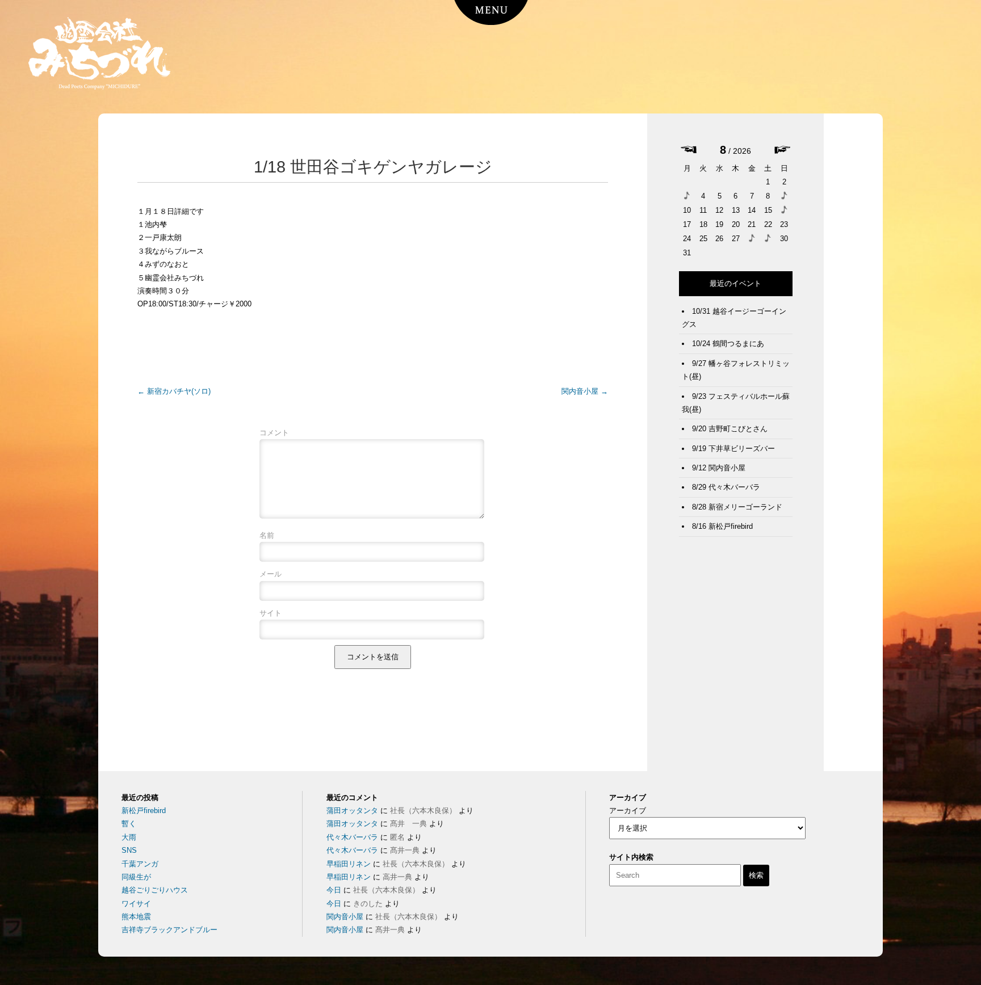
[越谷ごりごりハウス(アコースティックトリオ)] (687, 199)
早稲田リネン (348, 864)
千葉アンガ (139, 864)
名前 (266, 535)
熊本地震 (136, 916)
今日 (333, 890)
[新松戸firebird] (784, 213)
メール (270, 574)
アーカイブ (627, 810)
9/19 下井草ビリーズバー (733, 448)
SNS (129, 850)
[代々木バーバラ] (767, 242)
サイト (270, 613)
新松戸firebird (143, 810)
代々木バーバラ (352, 837)
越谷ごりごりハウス (154, 890)
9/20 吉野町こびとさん (730, 428)
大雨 (128, 837)
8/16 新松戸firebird (722, 526)
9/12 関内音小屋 (718, 468)
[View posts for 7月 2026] (689, 150)
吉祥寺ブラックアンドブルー (169, 929)
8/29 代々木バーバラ (726, 487)
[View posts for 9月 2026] (782, 151)
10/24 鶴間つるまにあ (728, 343)
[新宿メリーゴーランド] (751, 242)
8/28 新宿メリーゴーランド (737, 507)
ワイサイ (136, 903)
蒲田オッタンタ (352, 810)
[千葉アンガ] (784, 199)
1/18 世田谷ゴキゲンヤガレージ (373, 167)
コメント (274, 432)
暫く (128, 823)
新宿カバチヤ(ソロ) (174, 391)
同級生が (136, 877)
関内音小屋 (584, 391)
